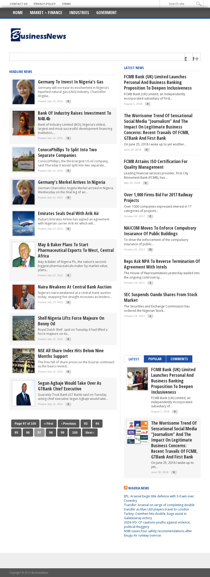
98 (51, 432)
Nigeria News (138, 488)
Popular (155, 358)
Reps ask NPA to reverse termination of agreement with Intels (162, 264)
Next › (90, 432)
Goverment (106, 12)
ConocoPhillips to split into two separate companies (67, 152)
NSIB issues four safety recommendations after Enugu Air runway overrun (158, 533)
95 (16, 432)
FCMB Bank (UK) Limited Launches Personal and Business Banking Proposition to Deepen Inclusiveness (158, 82)
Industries (79, 12)
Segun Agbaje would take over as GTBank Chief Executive (69, 385)
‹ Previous (68, 423)
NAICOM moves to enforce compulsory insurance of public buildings (160, 230)
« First (48, 423)
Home (18, 12)
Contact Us (18, 4)
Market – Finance (46, 12)
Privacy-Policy (45, 4)
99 (62, 432)
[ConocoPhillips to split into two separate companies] (23, 171)
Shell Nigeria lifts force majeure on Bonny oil (71, 320)
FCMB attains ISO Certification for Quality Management (155, 164)
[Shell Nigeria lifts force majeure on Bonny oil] (23, 340)
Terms (66, 4)
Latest (134, 359)
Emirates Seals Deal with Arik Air (68, 213)
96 (28, 432)
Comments (179, 358)
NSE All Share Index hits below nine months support (71, 353)
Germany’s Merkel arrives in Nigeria (71, 182)
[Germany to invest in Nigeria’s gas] (23, 104)
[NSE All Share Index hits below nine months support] (23, 372)
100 (75, 432)
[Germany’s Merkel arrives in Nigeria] (23, 204)
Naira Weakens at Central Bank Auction (74, 287)
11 (150, 249)
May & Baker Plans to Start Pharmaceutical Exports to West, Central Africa (76, 250)
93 (86, 423)
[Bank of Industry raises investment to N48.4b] (23, 135)
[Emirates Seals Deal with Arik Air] (23, 235)
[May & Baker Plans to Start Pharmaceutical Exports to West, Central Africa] (23, 266)
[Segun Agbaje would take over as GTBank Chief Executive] (23, 405)
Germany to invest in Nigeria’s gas (70, 81)
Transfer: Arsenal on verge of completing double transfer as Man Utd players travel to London (159, 507)
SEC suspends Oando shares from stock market (160, 297)
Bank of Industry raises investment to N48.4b (74, 115)
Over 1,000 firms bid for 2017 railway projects (158, 197)
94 (97, 423)
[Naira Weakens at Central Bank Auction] (23, 309)
